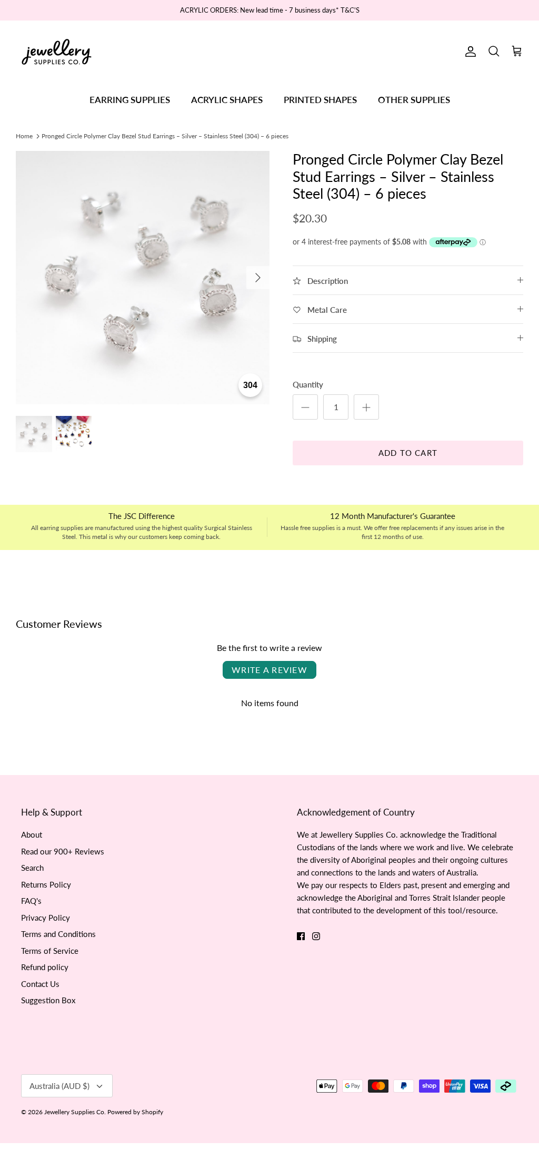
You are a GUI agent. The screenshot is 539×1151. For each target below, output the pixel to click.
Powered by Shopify (135, 1112)
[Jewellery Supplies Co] (56, 52)
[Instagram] (316, 936)
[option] (143, 277)
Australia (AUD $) (59, 1086)
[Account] (468, 51)
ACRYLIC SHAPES (227, 99)
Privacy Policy (45, 917)
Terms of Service (49, 950)
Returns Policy (46, 884)
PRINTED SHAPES (320, 99)
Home (24, 135)
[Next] (258, 277)
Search (32, 867)
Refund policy (44, 967)
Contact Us (40, 984)
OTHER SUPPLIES (414, 99)
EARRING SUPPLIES (129, 99)
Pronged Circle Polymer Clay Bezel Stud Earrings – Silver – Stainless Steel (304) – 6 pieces (165, 135)
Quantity (308, 384)
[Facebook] (301, 936)
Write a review (269, 670)
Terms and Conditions (58, 934)
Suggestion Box (48, 1000)
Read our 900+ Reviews (62, 851)
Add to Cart (407, 452)
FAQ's (31, 900)
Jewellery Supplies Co (74, 1112)
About (31, 834)
